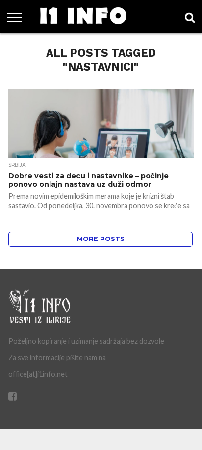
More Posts (101, 238)
